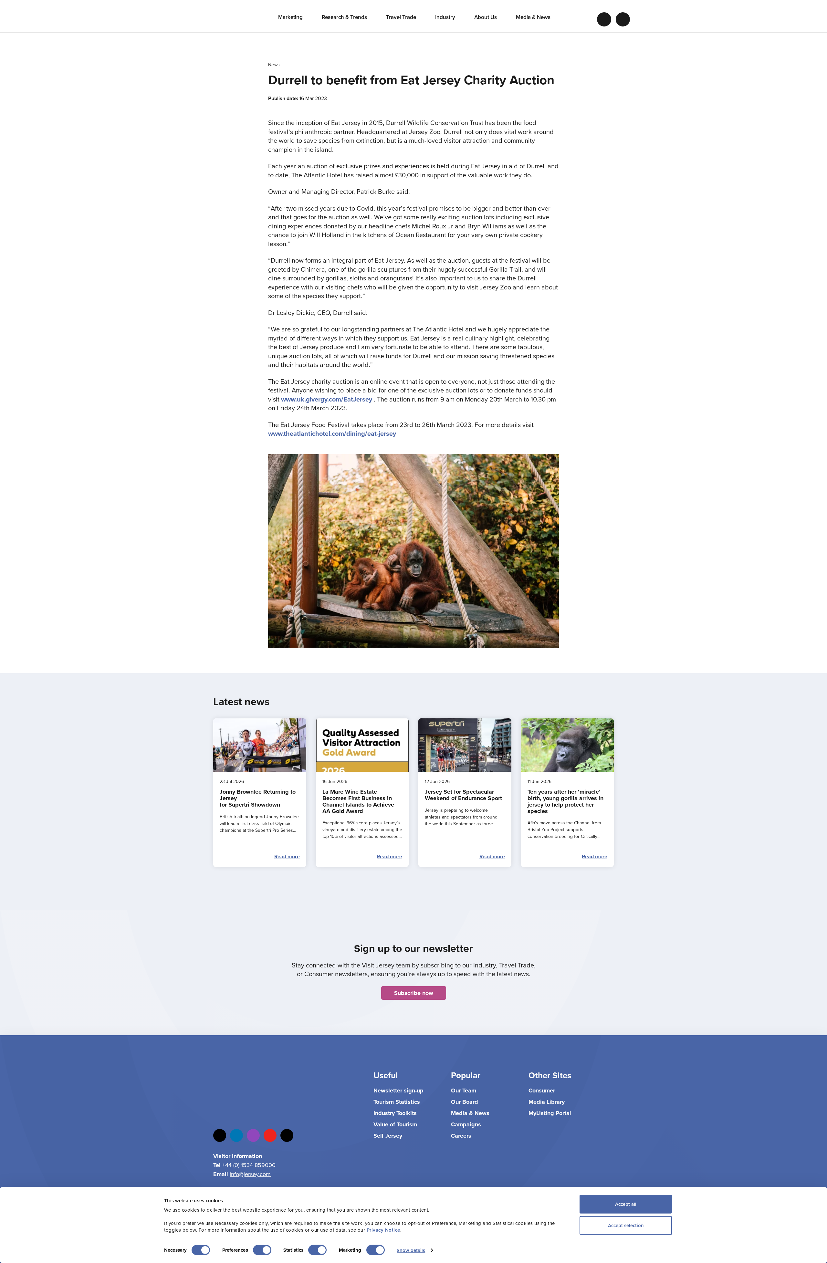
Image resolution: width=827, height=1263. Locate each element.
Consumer (542, 1090)
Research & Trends (345, 17)
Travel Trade (401, 17)
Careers (461, 1136)
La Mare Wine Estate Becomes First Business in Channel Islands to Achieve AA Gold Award (358, 801)
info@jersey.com (250, 1174)
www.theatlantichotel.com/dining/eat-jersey (332, 433)
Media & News (534, 17)
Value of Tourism (395, 1124)
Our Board (464, 1102)
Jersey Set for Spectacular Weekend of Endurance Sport (463, 795)
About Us (486, 17)
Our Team (463, 1090)
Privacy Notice (383, 1229)
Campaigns (466, 1124)
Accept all (625, 1204)
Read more (287, 856)
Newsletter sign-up (398, 1090)
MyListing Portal (550, 1113)
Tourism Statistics (396, 1102)
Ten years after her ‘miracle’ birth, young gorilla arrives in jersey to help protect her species (565, 801)
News (274, 64)
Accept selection (626, 1225)
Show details (411, 1250)
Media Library (547, 1102)
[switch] (262, 1250)
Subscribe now (413, 993)
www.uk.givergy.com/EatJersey (326, 399)
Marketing (291, 17)
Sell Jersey (387, 1136)
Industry (445, 17)
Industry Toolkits (395, 1113)
